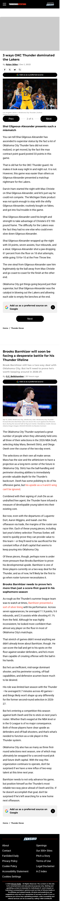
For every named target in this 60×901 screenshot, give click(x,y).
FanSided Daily (10, 855)
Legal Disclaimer (45, 866)
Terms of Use (43, 861)
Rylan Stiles (12, 64)
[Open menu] (4, 4)
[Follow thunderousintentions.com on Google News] (53, 307)
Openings (41, 845)
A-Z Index (41, 871)
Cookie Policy (9, 866)
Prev (11, 118)
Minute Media (16, 884)
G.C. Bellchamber (15, 376)
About (5, 845)
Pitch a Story (43, 855)
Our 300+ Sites (44, 850)
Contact (6, 850)
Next (48, 118)
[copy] (20, 70)
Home (5, 328)
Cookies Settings (11, 876)
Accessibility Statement (15, 871)
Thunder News (17, 328)
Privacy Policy (9, 861)
